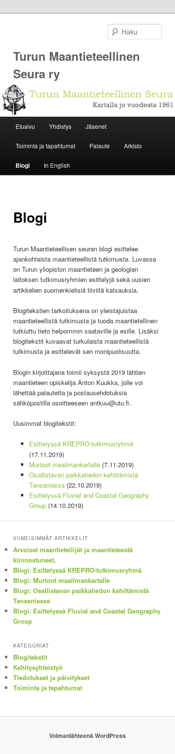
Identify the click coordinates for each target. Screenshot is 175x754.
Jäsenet (96, 126)
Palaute (99, 145)
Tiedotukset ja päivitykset (51, 677)
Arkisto (133, 145)
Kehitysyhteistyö (38, 667)
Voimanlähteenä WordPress (87, 735)
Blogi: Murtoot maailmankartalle (61, 580)
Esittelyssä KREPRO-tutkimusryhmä (81, 443)
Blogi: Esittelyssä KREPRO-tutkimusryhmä (77, 570)
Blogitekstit (30, 657)
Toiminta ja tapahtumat (45, 145)
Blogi (23, 165)
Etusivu (25, 126)
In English (57, 165)
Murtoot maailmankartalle (64, 464)
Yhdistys (60, 126)
